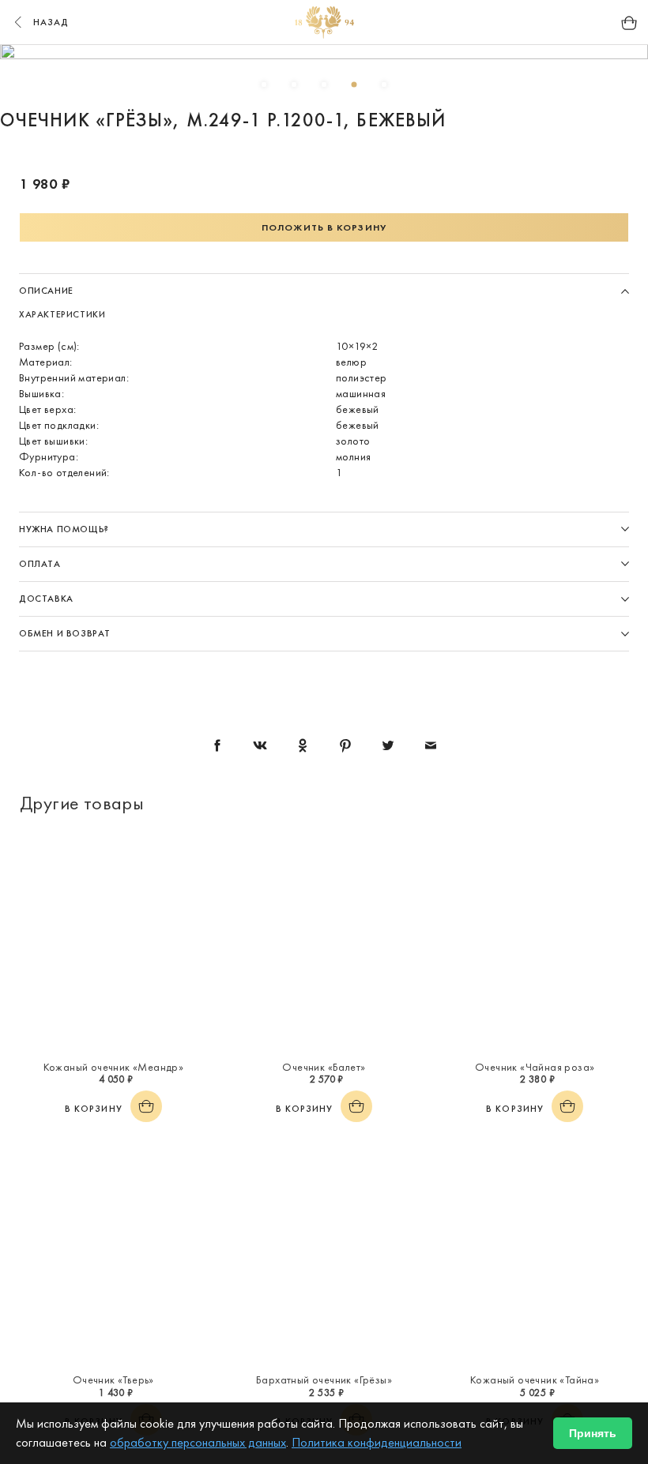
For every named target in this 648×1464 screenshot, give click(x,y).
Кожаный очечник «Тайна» (534, 1379)
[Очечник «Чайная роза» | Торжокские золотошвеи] (534, 942)
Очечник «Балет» (323, 1067)
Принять (592, 1433)
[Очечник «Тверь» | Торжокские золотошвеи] (113, 1254)
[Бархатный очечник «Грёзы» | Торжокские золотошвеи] (324, 1254)
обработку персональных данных (198, 1442)
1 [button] (263, 84)
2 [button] (293, 84)
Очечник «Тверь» (113, 1379)
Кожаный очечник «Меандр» (113, 1067)
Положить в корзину (324, 227)
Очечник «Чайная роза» (534, 1067)
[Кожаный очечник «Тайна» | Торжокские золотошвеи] (534, 1254)
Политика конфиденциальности (377, 1442)
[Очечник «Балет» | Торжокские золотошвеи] (324, 942)
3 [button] (324, 84)
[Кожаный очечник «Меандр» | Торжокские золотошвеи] (113, 942)
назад (51, 22)
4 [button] (354, 84)
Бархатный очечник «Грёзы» (324, 1379)
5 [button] (384, 84)
